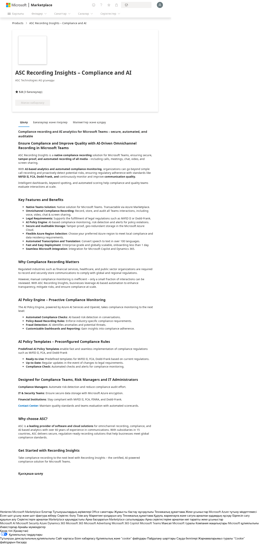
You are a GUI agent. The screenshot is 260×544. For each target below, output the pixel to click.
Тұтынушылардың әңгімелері (72, 512)
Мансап (167, 523)
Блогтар (46, 512)
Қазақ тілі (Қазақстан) (14, 531)
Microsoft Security (27, 523)
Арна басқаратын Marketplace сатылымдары (114, 519)
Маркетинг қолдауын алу (105, 515)
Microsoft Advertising (97, 523)
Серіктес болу (66, 515)
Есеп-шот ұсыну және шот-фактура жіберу (28, 515)
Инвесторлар (8, 527)
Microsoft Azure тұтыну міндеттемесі (233, 512)
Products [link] (17, 23)
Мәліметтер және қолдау (89, 122)
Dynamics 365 (56, 523)
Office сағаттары (102, 512)
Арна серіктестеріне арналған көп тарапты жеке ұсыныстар (184, 519)
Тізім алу (82, 515)
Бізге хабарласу (85, 538)
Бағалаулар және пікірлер (50, 122)
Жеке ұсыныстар (197, 512)
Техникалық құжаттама (170, 512)
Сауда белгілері (186, 538)
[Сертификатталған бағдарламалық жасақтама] (28, 86)
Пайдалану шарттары (161, 538)
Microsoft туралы (183, 523)
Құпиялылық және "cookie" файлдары (121, 538)
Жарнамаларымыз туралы (215, 538)
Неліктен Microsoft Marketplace (20, 512)
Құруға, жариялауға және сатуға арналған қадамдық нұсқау (193, 515)
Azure (43, 523)
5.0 (21, 92)
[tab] (24, 122)
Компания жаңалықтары (211, 523)
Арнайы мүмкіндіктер (31, 527)
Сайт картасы (65, 538)
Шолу (24, 122)
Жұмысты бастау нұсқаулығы (134, 512)
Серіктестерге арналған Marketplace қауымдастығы (51, 519)
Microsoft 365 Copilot (125, 523)
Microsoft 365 (74, 523)
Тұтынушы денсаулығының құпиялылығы (27, 538)
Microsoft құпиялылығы (243, 523)
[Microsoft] (16, 5)
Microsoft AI (7, 523)
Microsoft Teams (150, 523)
